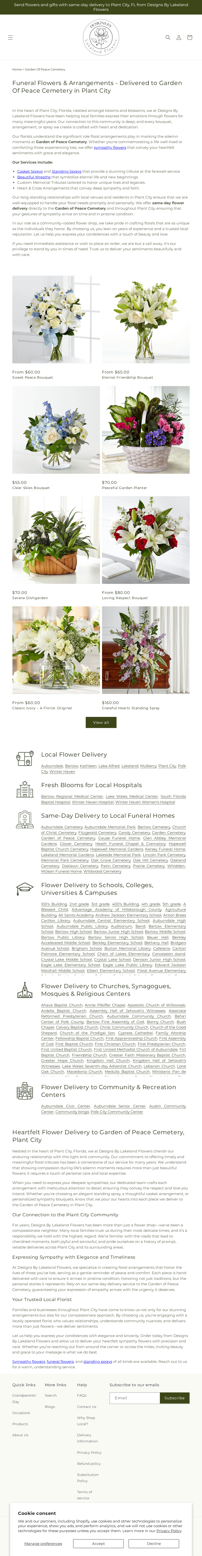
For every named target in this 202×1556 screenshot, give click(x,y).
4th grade (150, 904)
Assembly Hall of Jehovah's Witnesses (128, 1010)
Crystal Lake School (112, 959)
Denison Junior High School (159, 959)
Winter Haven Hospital (93, 802)
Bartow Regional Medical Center (72, 796)
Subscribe (175, 1398)
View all (101, 722)
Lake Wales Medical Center (132, 796)
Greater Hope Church (62, 1060)
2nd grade (79, 904)
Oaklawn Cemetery (80, 865)
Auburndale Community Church (139, 1016)
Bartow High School (73, 931)
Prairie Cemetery (149, 865)
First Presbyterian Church (161, 1044)
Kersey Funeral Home (165, 849)
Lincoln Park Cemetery (164, 854)
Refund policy (89, 1463)
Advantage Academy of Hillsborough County (116, 909)
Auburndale (52, 765)
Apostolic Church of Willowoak (156, 1005)
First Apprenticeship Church (131, 1038)
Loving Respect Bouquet (125, 598)
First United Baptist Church (66, 1049)
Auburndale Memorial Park (109, 827)
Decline (154, 1543)
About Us (20, 1435)
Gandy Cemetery (134, 832)
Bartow (71, 765)
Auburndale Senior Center (120, 1106)
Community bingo (72, 1111)
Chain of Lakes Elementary (123, 953)
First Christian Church (115, 1044)
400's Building (125, 904)
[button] (10, 37)
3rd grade (100, 904)
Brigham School (87, 948)
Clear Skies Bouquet (31, 488)
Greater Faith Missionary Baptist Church (147, 1055)
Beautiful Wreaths (33, 177)
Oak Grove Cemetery (111, 860)
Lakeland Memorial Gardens (67, 854)
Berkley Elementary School (117, 942)
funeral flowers (60, 1361)
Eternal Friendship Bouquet (127, 377)
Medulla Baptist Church (127, 1071)
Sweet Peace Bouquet (32, 377)
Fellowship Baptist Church (79, 1038)
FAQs (81, 1395)
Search (51, 1395)
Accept (98, 1543)
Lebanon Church (159, 1066)
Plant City (167, 765)
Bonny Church (160, 1021)
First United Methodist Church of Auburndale (136, 1049)
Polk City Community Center (117, 1111)
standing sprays (98, 1361)
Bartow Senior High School (115, 937)
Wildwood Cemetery (102, 871)
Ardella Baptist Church (63, 1010)
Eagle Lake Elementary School (70, 965)
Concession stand (168, 953)
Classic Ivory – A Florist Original (42, 708)
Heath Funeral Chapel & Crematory (130, 843)
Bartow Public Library (62, 937)
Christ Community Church (124, 1027)
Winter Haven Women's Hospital (145, 802)
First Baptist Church (74, 1044)
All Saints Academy (76, 915)
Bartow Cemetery (154, 827)
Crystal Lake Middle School (66, 959)
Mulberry (148, 765)
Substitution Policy (88, 1477)
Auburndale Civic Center (65, 1106)
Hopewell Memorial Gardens (116, 849)
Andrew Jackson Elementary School (128, 915)
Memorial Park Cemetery (64, 860)
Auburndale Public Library (82, 926)
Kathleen (88, 765)
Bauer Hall (157, 937)
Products (20, 1424)
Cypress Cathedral (135, 1033)
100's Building (54, 904)
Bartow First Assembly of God (115, 1021)
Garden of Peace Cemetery (68, 838)
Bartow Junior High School (118, 931)
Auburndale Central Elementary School (111, 920)
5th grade (172, 904)
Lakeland (129, 765)
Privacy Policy (169, 1530)
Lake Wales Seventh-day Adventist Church (102, 1066)
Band (140, 926)
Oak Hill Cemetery (150, 860)
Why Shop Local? (86, 1421)
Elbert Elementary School (111, 970)
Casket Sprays (30, 171)
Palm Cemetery (116, 865)
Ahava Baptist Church (62, 1005)
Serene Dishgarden (30, 598)
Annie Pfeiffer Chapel (105, 1005)
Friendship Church (89, 1055)
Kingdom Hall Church (108, 1060)
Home (17, 69)
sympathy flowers (110, 147)
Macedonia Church (84, 1071)
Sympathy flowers (28, 1361)
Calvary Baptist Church (77, 1027)
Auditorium (121, 926)
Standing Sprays (66, 171)
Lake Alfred (109, 765)
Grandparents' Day (24, 1398)
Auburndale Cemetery (62, 827)
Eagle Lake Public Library (127, 965)
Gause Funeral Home (119, 838)
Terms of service (84, 1495)
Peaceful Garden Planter (124, 488)
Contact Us (86, 1406)
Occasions (21, 1413)
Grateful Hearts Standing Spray (131, 708)
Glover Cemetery (76, 843)
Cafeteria (161, 948)
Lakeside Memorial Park (118, 854)
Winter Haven (62, 771)
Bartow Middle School (165, 931)
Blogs (50, 1406)
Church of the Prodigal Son (87, 1033)
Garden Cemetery (168, 832)
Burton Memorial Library (127, 948)
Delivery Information (87, 1438)
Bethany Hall (156, 942)
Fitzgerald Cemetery (97, 832)
